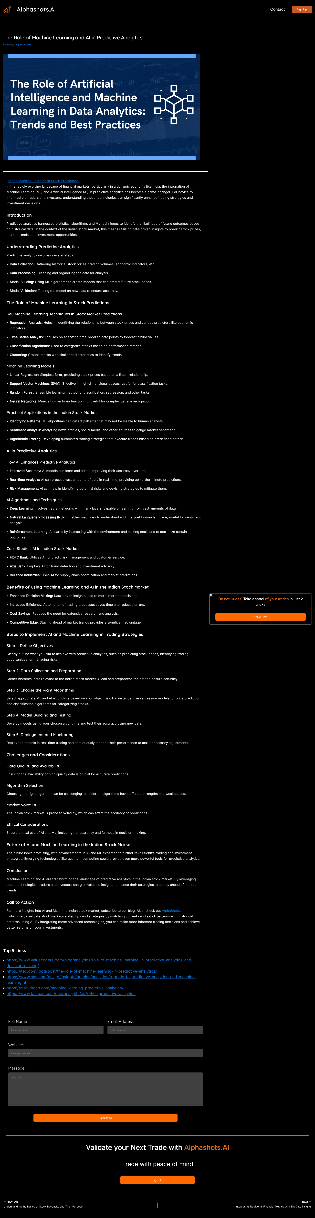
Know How (260, 616)
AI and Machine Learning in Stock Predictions (43, 181)
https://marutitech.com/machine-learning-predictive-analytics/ (65, 988)
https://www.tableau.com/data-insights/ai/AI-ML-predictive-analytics (71, 993)
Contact (277, 9)
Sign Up (157, 1180)
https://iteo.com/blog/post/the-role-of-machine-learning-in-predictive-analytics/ (82, 971)
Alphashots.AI (36, 9)
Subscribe (105, 1117)
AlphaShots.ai (172, 911)
